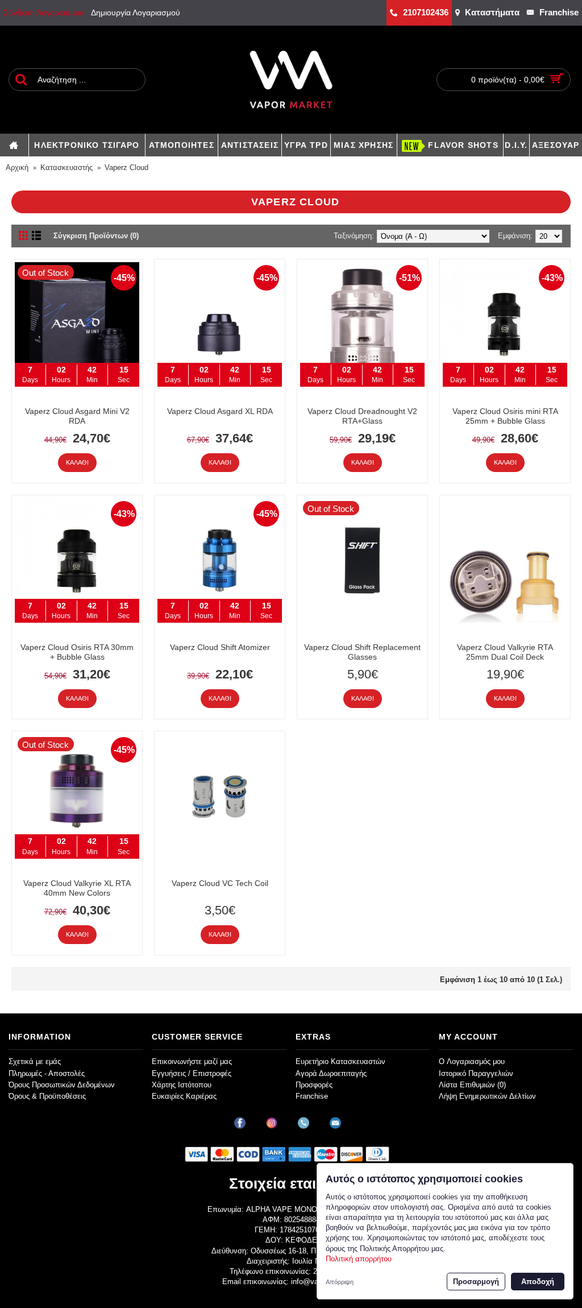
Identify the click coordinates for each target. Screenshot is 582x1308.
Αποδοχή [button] (537, 1281)
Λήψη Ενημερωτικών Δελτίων (487, 1096)
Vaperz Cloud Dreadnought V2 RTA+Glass (362, 416)
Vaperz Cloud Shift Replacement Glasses (362, 652)
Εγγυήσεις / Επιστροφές (191, 1073)
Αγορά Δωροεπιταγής (331, 1073)
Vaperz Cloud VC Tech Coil (220, 883)
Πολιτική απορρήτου (359, 1259)
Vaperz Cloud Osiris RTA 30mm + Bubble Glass (77, 652)
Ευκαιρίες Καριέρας (184, 1096)
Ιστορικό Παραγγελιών (476, 1073)
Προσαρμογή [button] (476, 1281)
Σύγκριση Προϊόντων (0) (96, 235)
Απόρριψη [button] (340, 1281)
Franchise (312, 1096)
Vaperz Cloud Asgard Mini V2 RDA (77, 416)
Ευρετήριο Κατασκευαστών (340, 1061)
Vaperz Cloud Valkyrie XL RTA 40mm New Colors (77, 888)
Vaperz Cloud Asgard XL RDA (220, 411)
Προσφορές (314, 1085)
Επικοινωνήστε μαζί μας (192, 1061)
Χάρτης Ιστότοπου (181, 1085)
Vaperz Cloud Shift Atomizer (220, 647)
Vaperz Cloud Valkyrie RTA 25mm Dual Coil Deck (505, 652)
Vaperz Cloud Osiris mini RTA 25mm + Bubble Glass (505, 416)
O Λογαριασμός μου (472, 1061)
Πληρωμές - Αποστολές (47, 1073)
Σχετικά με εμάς (35, 1061)
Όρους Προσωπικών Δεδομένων (62, 1085)
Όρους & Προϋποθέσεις (47, 1096)
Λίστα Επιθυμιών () (472, 1085)
